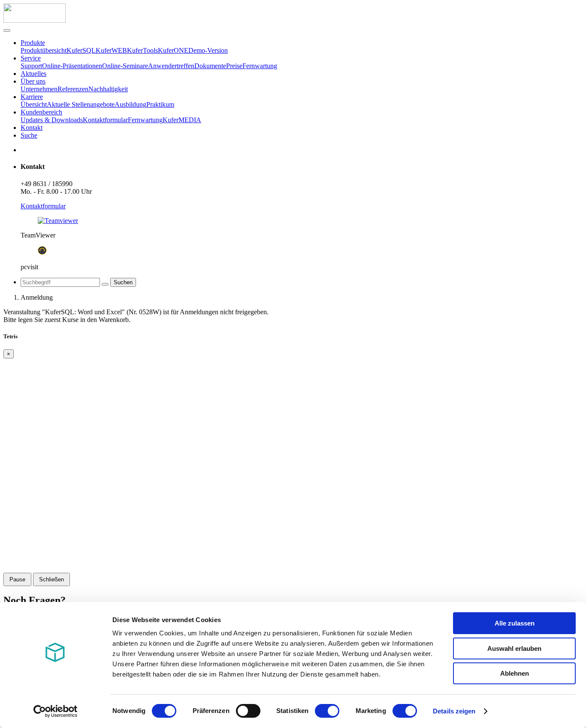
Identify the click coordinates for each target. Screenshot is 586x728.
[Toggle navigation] (6, 30)
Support (31, 65)
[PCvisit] (42, 252)
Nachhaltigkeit (108, 89)
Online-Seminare (125, 65)
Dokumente (210, 65)
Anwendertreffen (171, 65)
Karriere (32, 96)
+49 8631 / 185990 (46, 183)
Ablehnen (514, 673)
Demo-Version (208, 50)
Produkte (33, 42)
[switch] (248, 711)
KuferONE (173, 50)
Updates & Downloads (52, 119)
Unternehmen (39, 89)
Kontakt (31, 127)
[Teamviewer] (58, 220)
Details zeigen (454, 711)
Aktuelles (33, 73)
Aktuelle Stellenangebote (81, 104)
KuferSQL (81, 50)
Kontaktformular (105, 119)
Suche (29, 135)
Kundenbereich (41, 112)
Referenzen (72, 89)
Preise (234, 65)
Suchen (123, 282)
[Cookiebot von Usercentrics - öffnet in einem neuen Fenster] (55, 711)
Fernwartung (259, 65)
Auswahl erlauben (514, 648)
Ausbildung (130, 104)
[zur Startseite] (34, 20)
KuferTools (142, 50)
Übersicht (34, 104)
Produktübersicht (43, 50)
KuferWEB (111, 50)
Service (31, 58)
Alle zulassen (515, 623)
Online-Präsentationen (72, 65)
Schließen (51, 579)
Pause (17, 579)
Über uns (33, 81)
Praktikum (160, 104)
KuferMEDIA (182, 119)
